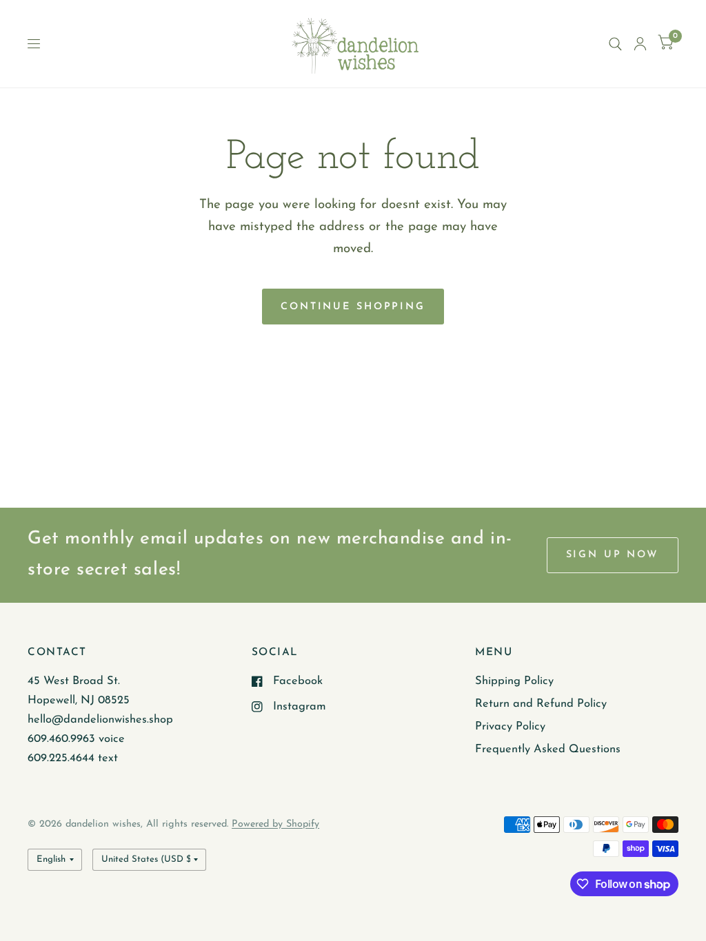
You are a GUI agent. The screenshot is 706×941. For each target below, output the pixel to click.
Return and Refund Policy (541, 704)
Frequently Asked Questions (548, 749)
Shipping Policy (514, 681)
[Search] (615, 43)
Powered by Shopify (275, 824)
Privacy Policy (510, 726)
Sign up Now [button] (612, 555)
